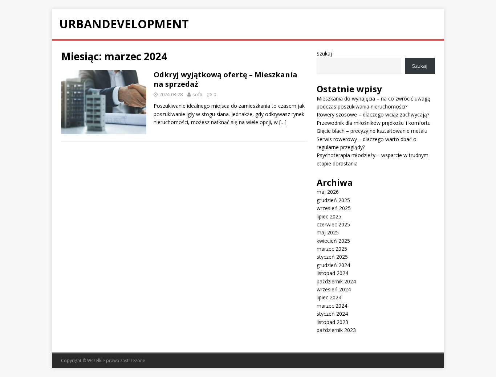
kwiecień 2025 (333, 240)
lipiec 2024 (329, 297)
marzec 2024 (332, 305)
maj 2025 (328, 232)
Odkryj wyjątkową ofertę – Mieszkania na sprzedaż (225, 79)
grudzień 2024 (333, 265)
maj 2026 (328, 191)
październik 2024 (336, 281)
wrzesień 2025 (334, 208)
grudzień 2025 (333, 200)
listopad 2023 (332, 322)
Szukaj (324, 53)
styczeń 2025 (332, 256)
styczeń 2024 (332, 313)
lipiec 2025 (329, 216)
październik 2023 (336, 330)
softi (197, 94)
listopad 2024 (332, 273)
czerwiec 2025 (333, 224)
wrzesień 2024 (334, 289)
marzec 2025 (332, 248)
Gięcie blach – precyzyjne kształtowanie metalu (372, 130)
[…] (282, 122)
